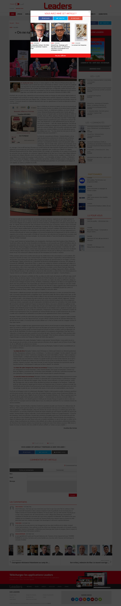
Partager (46, 18)
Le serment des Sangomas (79, 45)
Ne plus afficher (60, 56)
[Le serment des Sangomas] (81, 32)
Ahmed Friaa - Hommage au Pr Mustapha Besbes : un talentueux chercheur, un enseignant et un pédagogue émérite (60, 47)
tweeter (61, 18)
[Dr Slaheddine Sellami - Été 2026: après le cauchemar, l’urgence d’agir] (39, 32)
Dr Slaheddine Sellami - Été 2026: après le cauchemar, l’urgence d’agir (39, 46)
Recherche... (83, 5)
